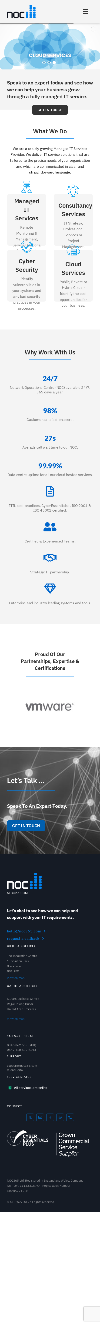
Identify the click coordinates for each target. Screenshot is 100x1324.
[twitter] (30, 1117)
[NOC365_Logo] (24, 874)
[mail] (40, 1117)
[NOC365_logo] (21, 6)
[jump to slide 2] (49, 62)
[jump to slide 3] (54, 62)
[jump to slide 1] (44, 62)
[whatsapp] (60, 1117)
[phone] (70, 1117)
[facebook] (50, 1117)
